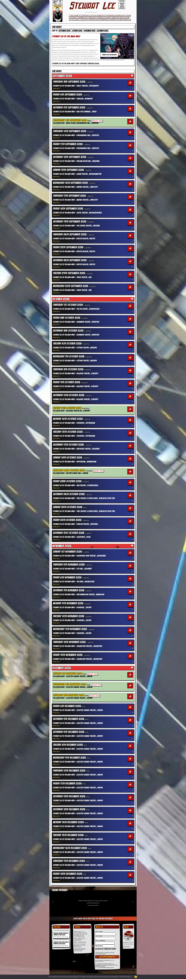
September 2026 (65, 31)
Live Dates (81, 15)
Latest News (73, 15)
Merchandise (115, 15)
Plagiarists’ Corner (75, 17)
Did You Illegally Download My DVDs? (80, 19)
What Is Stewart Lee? (107, 17)
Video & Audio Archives (93, 15)
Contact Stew (95, 17)
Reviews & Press (125, 15)
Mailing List (86, 17)
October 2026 (77, 31)
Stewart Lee (91, 7)
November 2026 (90, 31)
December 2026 (102, 31)
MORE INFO (56, 88)
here (132, 976)
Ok (135, 976)
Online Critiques (99, 19)
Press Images (109, 19)
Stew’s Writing (105, 15)
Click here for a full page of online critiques (93, 919)
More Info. (126, 946)
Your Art (117, 19)
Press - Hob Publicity (79, 942)
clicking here (111, 960)
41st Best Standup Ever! (91, 12)
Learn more (97, 967)
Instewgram (125, 19)
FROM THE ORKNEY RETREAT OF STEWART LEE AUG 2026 (60, 934)
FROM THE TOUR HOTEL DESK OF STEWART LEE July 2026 (61, 943)
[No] (184, 977)
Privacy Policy (100, 961)
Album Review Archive (122, 17)
